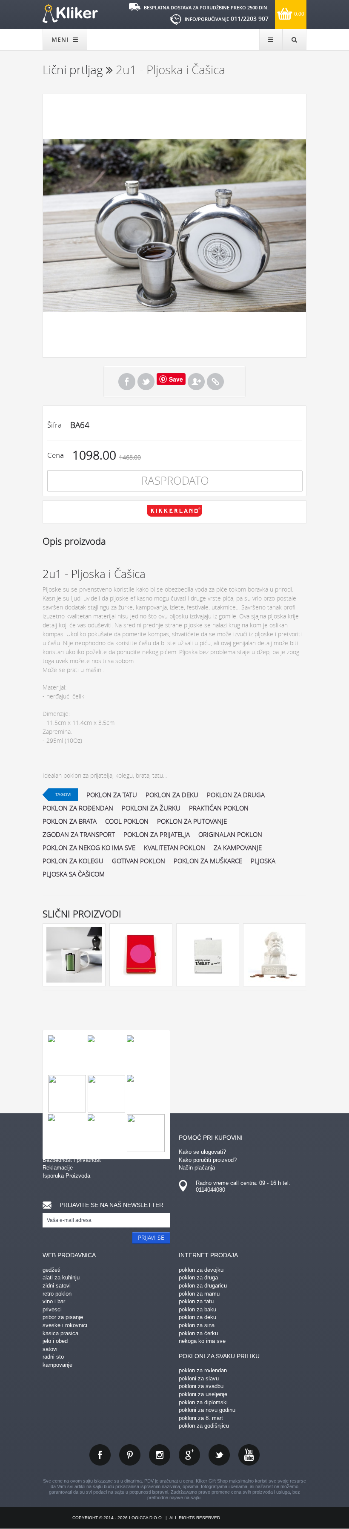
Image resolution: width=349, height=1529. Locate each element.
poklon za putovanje (192, 821)
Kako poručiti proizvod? (208, 1160)
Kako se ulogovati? (202, 1152)
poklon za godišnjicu (204, 1426)
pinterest (129, 1455)
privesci (52, 1309)
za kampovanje (238, 847)
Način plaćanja (197, 1167)
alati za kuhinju (61, 1277)
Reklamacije (58, 1167)
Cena (55, 455)
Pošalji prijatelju (196, 381)
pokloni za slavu (199, 1378)
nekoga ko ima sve (202, 1341)
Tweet (145, 381)
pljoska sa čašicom (74, 874)
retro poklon (57, 1293)
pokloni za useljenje (203, 1394)
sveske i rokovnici (65, 1325)
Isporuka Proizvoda (66, 1176)
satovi (50, 1349)
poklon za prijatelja (156, 834)
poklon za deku (172, 794)
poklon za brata (70, 821)
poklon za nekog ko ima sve (89, 847)
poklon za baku (197, 1309)
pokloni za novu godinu (207, 1410)
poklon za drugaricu (203, 1285)
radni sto (53, 1357)
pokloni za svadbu (201, 1386)
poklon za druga (236, 794)
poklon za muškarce (208, 860)
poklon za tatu (111, 794)
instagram (159, 1455)
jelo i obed (55, 1341)
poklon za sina (197, 1325)
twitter (219, 1455)
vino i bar (54, 1301)
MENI (61, 39)
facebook (100, 1455)
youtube (249, 1455)
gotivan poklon (138, 860)
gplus (189, 1455)
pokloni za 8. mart (201, 1418)
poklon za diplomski (203, 1402)
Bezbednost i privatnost (72, 1160)
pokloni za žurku (151, 808)
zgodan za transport (79, 834)
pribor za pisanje (63, 1317)
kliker (70, 13)
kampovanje (57, 1365)
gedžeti (51, 1270)
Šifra (54, 425)
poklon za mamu (199, 1293)
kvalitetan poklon (174, 847)
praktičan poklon (219, 808)
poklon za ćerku (198, 1333)
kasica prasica (60, 1333)
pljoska (263, 860)
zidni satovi (57, 1285)
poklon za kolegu (73, 860)
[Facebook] (126, 381)
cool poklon (127, 821)
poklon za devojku (201, 1270)
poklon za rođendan (78, 808)
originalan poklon (230, 834)
